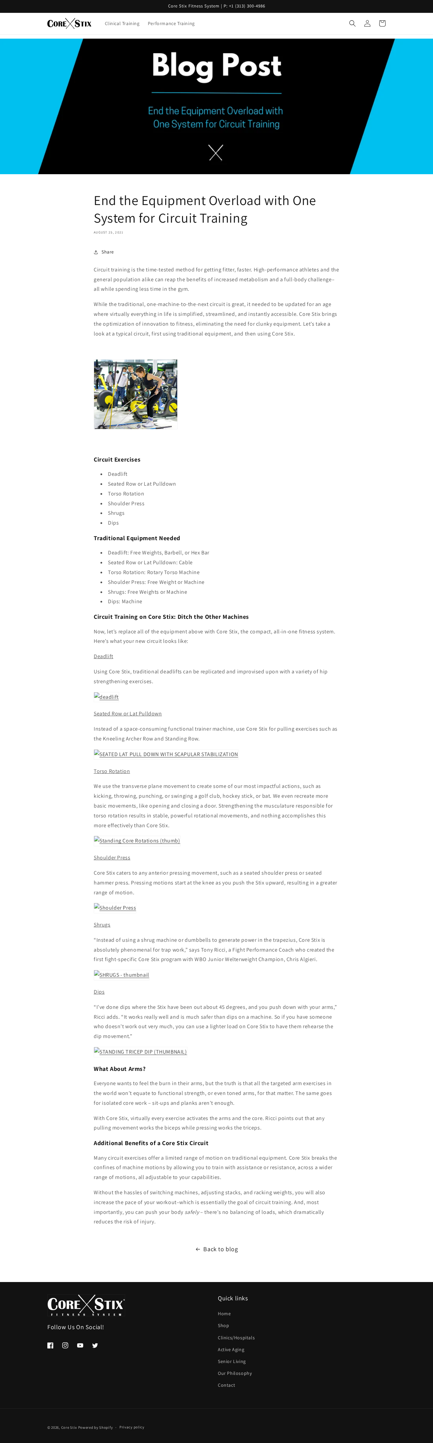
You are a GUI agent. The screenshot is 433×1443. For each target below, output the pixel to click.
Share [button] (107, 252)
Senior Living (232, 1361)
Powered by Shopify (95, 1427)
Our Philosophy (235, 1373)
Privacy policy (131, 1427)
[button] (352, 23)
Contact (226, 1385)
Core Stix (69, 1427)
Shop (223, 1325)
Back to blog (220, 1249)
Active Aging (231, 1349)
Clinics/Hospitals (236, 1338)
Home (224, 1313)
